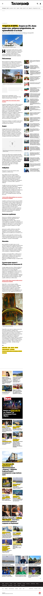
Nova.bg (24, 583)
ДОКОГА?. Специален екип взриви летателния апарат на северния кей (17, 428)
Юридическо (35, 8)
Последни (4, 8)
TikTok (23, 588)
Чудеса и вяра (4, 347)
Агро (27, 8)
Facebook (20, 588)
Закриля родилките (5, 349)
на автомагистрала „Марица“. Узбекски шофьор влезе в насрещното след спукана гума (11, 469)
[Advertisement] (12, 361)
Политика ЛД (35, 588)
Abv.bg (3, 583)
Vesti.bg (15, 583)
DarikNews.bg (19, 583)
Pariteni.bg (27, 583)
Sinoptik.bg (23, 585)
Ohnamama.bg (10, 585)
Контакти (16, 588)
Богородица (12, 349)
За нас (3, 588)
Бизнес (24, 8)
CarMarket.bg (33, 583)
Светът (14, 8)
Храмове (16, 347)
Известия (39, 588)
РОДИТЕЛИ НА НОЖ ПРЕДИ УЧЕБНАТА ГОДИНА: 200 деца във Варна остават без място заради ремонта (6, 497)
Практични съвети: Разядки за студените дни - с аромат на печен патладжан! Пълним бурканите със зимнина (17, 391)
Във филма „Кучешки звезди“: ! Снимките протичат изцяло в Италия (17, 534)
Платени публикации (11, 588)
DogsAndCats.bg (4, 585)
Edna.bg (19, 585)
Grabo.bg (15, 585)
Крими (21, 8)
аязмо (9, 347)
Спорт (8, 8)
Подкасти (30, 8)
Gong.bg (11, 583)
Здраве (18, 8)
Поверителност (31, 588)
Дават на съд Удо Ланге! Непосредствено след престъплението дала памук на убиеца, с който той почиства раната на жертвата (7, 429)
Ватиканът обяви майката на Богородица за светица (12, 351)
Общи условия (11, 593)
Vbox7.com (6, 583)
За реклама (6, 588)
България (11, 8)
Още (39, 8)
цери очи (12, 347)
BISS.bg (37, 583)
